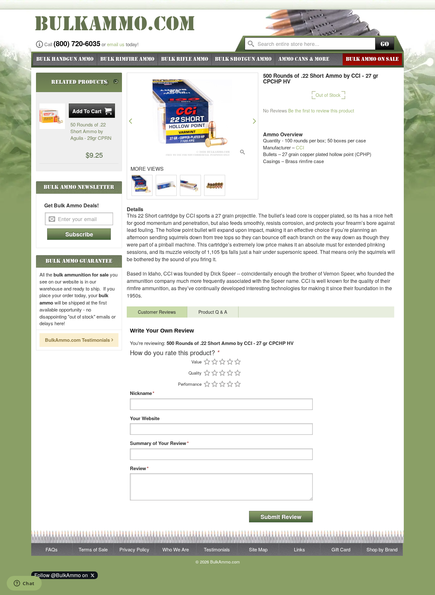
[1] (207, 361)
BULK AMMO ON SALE (372, 59)
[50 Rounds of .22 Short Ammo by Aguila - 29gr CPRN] (52, 116)
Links (299, 549)
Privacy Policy (134, 549)
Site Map (258, 549)
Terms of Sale (93, 549)
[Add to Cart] (92, 111)
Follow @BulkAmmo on (62, 575)
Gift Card (341, 549)
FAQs (52, 549)
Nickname (141, 393)
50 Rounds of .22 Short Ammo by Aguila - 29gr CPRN (90, 131)
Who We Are (175, 549)
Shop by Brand (382, 549)
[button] (130, 121)
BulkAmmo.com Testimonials (77, 339)
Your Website (145, 418)
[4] (230, 361)
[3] (222, 361)
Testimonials (217, 549)
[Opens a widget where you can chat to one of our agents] (24, 584)
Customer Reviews (157, 312)
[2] (214, 361)
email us (116, 44)
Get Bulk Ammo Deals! (71, 205)
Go (385, 44)
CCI (300, 147)
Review (138, 468)
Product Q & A (212, 312)
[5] (237, 361)
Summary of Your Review (158, 443)
